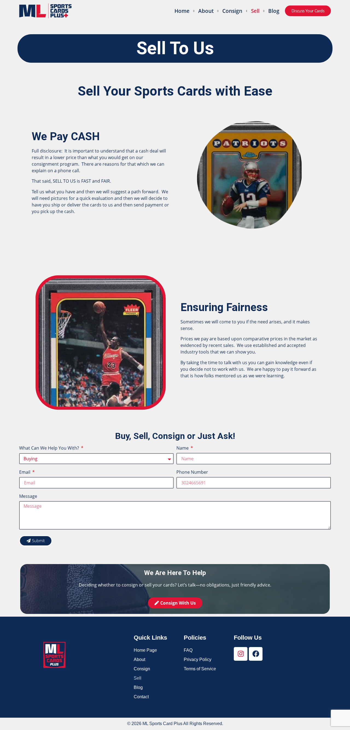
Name (183, 448)
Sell (255, 11)
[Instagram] (240, 654)
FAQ (188, 650)
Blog (273, 11)
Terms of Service (200, 668)
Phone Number (192, 472)
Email (25, 472)
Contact (141, 696)
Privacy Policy (197, 659)
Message (28, 496)
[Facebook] (255, 654)
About (206, 11)
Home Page (145, 650)
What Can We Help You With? (49, 448)
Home (181, 11)
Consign (232, 11)
